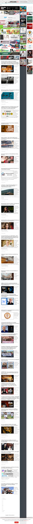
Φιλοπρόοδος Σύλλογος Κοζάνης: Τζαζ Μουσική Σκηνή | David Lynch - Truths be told (10, 204)
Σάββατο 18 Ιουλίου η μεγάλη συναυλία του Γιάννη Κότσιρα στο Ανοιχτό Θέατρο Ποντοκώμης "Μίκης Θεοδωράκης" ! (10, 284)
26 (2, 509)
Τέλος (3, 511)
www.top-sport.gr (12, 517)
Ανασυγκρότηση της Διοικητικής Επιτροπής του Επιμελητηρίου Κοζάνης (10, 169)
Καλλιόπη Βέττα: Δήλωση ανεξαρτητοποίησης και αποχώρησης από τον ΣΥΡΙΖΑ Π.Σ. (10, 220)
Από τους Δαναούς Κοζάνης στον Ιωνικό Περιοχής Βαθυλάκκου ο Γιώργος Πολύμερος (9, 425)
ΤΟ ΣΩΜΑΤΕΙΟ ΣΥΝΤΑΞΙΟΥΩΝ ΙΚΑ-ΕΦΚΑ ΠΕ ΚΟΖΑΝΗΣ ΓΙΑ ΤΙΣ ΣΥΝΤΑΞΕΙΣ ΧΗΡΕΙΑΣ (9, 334)
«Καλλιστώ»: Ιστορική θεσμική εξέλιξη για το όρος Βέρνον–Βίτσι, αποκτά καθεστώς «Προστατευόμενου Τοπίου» (9, 186)
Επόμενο (3, 510)
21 (2, 504)
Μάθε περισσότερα (26, 520)
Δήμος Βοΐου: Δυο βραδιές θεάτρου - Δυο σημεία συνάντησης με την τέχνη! (10, 452)
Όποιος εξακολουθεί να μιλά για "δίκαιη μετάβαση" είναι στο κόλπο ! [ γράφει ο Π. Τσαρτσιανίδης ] (30, 9)
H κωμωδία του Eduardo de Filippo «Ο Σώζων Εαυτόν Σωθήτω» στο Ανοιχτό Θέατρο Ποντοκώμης (9, 484)
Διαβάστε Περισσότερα (5, 85)
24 (2, 507)
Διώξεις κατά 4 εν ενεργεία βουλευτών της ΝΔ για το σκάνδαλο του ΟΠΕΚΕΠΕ (10, 310)
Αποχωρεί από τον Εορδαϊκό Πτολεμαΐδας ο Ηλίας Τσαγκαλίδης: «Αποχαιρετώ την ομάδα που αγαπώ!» (9, 410)
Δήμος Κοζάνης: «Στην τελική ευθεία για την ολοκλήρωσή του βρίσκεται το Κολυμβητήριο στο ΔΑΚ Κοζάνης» (10, 138)
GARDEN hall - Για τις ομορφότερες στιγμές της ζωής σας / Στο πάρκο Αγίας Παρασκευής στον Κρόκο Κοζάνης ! (9, 373)
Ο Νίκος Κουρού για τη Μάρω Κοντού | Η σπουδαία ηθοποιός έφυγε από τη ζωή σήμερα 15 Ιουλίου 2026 (9, 441)
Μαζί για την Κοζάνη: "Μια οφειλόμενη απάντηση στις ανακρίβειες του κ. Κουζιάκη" (10, 90)
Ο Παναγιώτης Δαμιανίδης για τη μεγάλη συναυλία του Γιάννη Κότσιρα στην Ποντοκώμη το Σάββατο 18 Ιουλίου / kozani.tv (10, 323)
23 (2, 506)
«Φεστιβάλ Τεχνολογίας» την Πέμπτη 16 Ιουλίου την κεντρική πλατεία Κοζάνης (10, 467)
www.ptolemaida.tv (7, 517)
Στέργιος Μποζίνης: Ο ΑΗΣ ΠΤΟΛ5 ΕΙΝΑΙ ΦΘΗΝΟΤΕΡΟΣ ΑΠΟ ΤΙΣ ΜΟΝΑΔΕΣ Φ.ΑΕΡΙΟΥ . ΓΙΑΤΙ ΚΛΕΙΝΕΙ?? (9, 295)
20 (2, 503)
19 (2, 502)
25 (2, 508)
